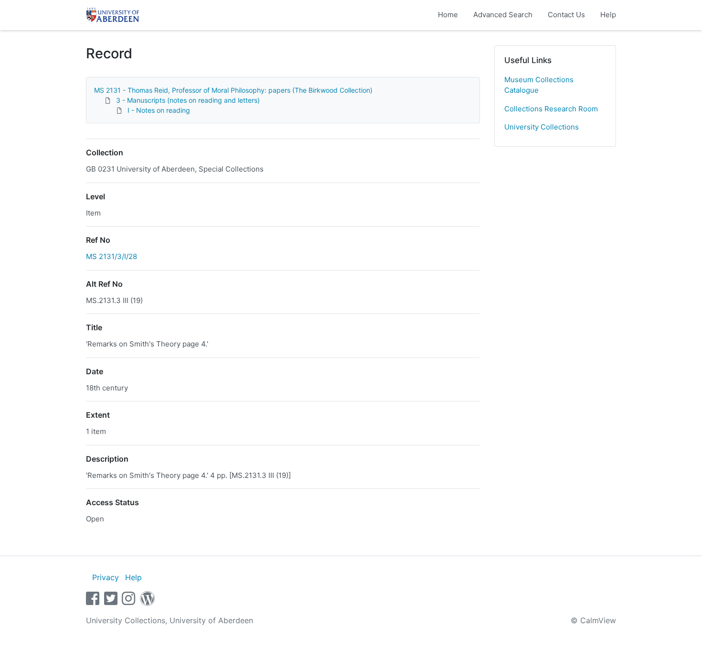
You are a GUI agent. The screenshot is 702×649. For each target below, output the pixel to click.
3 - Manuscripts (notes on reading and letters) (188, 100)
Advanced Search (502, 14)
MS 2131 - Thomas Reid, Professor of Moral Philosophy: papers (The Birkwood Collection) (233, 90)
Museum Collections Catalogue (539, 85)
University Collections (541, 126)
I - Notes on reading (159, 110)
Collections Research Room (551, 108)
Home (448, 14)
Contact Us (566, 14)
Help (608, 14)
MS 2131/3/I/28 (111, 256)
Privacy (105, 577)
